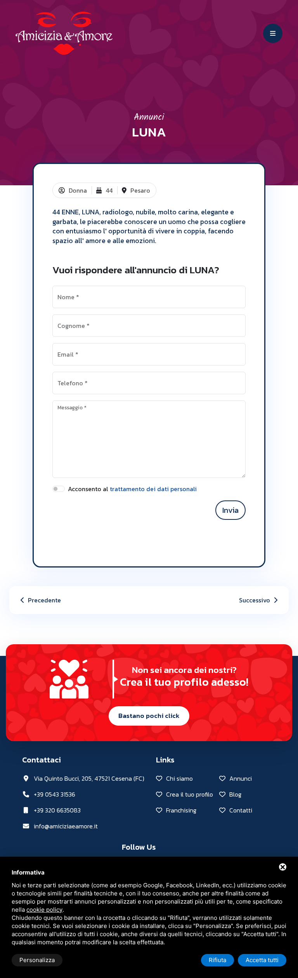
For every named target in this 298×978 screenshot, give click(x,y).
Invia (230, 510)
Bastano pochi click (149, 716)
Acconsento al (132, 488)
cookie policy (44, 909)
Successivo (255, 600)
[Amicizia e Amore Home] (64, 32)
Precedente (43, 600)
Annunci (149, 117)
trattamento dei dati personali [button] (153, 488)
